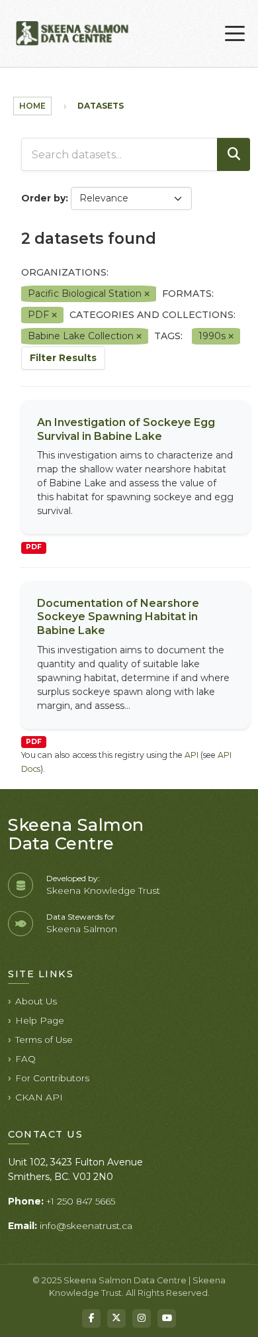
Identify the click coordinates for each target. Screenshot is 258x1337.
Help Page (39, 1020)
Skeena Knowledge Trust (103, 890)
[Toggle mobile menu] (235, 34)
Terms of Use (44, 1039)
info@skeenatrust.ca (86, 1225)
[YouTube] (166, 1318)
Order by (43, 198)
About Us (36, 1001)
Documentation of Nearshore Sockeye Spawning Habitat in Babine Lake (118, 617)
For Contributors (52, 1078)
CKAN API (39, 1097)
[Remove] (147, 294)
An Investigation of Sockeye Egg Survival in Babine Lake (126, 429)
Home (32, 106)
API (191, 755)
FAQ (25, 1058)
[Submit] (233, 154)
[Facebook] (91, 1318)
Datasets (100, 106)
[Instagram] (141, 1318)
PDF (34, 547)
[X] (116, 1318)
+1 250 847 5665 (80, 1201)
